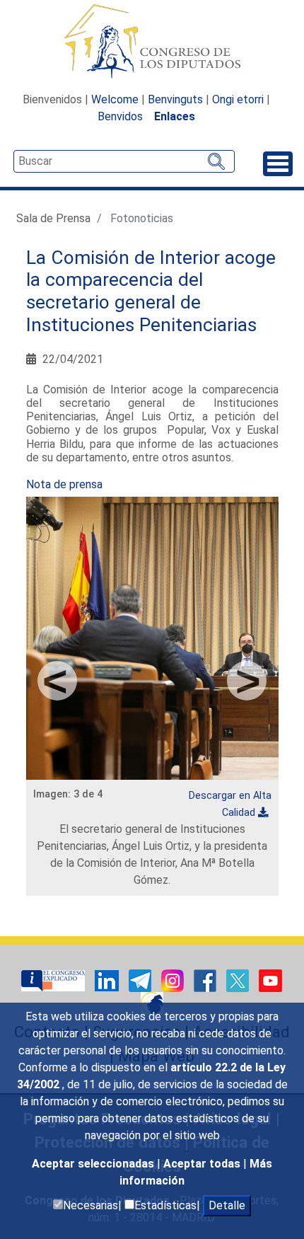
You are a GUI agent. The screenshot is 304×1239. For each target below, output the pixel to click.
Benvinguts (175, 99)
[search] (124, 161)
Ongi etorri (238, 99)
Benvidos (120, 116)
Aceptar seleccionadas (94, 1163)
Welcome (115, 99)
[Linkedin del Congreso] (108, 980)
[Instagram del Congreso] (174, 980)
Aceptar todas (203, 1163)
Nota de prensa (64, 484)
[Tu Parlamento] (54, 980)
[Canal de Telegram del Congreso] (141, 980)
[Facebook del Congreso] (206, 980)
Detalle (227, 1205)
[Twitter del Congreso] (239, 980)
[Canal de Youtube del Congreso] (270, 980)
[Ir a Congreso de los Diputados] (152, 41)
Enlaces (174, 116)
